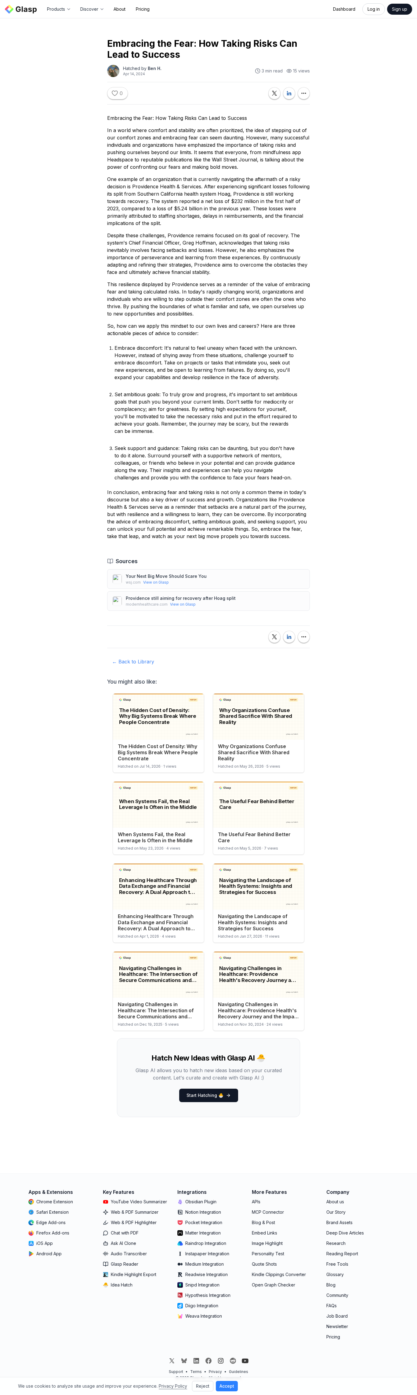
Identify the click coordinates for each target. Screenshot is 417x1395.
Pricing (143, 9)
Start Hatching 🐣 (205, 1095)
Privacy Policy (173, 1386)
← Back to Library (133, 662)
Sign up (399, 9)
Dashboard (344, 9)
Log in (374, 9)
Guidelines (238, 1371)
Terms (196, 1371)
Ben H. (154, 68)
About (119, 9)
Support (176, 1371)
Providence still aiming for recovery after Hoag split (181, 598)
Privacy (215, 1371)
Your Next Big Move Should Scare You (166, 576)
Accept (226, 1386)
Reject (202, 1386)
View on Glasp (156, 582)
